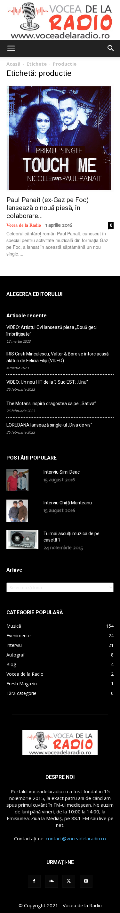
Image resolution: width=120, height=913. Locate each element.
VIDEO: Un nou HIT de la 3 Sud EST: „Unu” (47, 382)
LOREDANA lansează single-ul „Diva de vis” (49, 425)
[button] (11, 48)
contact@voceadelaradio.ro (76, 838)
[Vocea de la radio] (60, 20)
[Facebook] (34, 881)
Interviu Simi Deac (62, 472)
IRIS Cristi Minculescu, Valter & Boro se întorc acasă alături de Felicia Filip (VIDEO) (57, 357)
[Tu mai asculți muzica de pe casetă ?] (22, 539)
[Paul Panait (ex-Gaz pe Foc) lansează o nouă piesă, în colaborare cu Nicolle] (60, 138)
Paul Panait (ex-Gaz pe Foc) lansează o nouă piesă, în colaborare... (47, 208)
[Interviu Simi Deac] (17, 480)
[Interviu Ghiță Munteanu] (17, 511)
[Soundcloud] (51, 881)
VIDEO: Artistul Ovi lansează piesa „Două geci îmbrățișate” (51, 331)
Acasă (13, 64)
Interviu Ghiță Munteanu (68, 502)
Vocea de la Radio (23, 225)
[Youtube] (86, 881)
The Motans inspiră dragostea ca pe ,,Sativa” (51, 403)
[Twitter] (68, 881)
